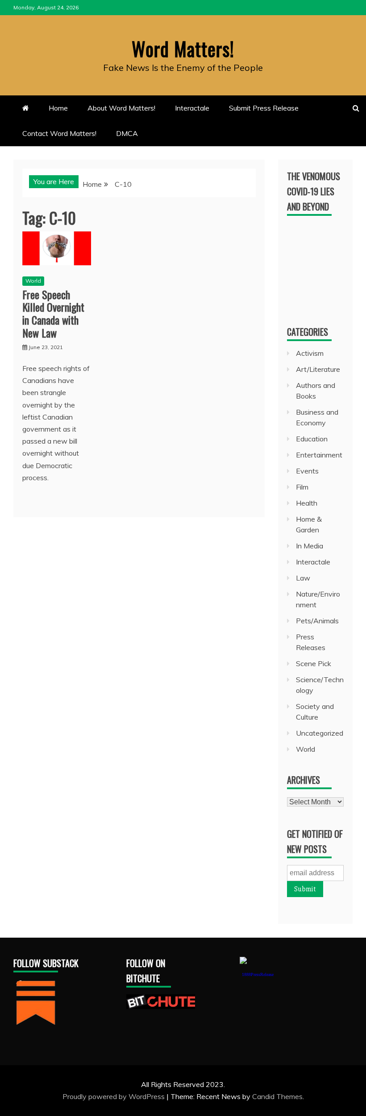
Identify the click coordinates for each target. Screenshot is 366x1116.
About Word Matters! (121, 107)
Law (303, 577)
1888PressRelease (258, 974)
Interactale (192, 107)
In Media (309, 545)
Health (306, 502)
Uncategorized (319, 733)
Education (312, 438)
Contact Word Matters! (59, 133)
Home (58, 107)
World (33, 280)
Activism (310, 353)
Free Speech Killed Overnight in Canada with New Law (53, 313)
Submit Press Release (264, 107)
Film (302, 486)
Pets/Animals (317, 620)
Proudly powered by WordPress (114, 1096)
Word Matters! (183, 48)
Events (307, 470)
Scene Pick (313, 663)
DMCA (127, 133)
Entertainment (319, 454)
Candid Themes (277, 1096)
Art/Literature (318, 369)
